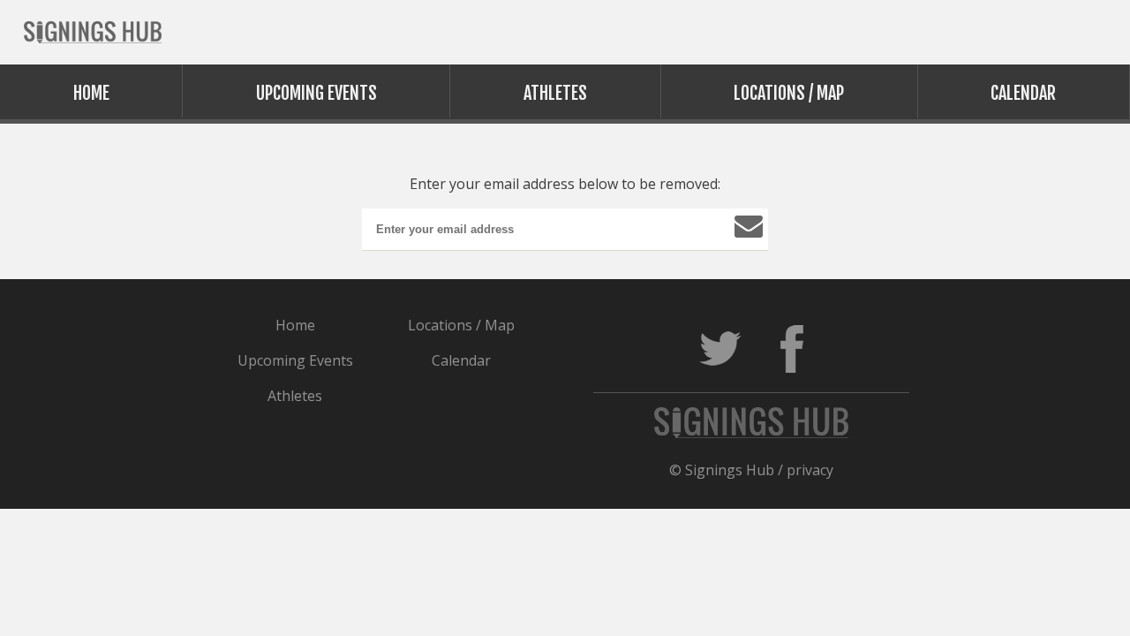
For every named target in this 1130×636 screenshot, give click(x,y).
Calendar (1023, 93)
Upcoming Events (316, 93)
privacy (810, 470)
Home (91, 93)
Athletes (555, 93)
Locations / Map (789, 93)
